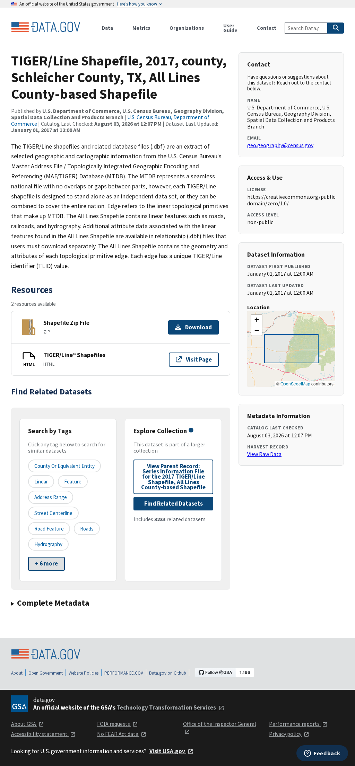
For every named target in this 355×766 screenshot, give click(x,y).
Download (198, 327)
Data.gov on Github (167, 673)
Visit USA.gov (167, 751)
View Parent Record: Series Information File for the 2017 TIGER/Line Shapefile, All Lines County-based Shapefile (173, 476)
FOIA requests (114, 723)
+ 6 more (46, 563)
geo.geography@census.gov (280, 145)
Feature (72, 481)
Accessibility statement (40, 733)
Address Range (50, 497)
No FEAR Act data (118, 733)
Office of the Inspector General (219, 723)
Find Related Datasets (173, 503)
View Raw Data (264, 454)
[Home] (45, 27)
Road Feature (49, 528)
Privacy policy (285, 733)
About (17, 673)
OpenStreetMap (295, 383)
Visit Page (199, 359)
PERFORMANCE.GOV (123, 673)
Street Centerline (53, 513)
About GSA (24, 723)
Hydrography (48, 544)
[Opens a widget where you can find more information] (322, 754)
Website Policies (83, 673)
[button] (256, 320)
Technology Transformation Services (166, 707)
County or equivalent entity (64, 466)
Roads (87, 528)
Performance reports (295, 723)
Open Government (45, 673)
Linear (41, 481)
